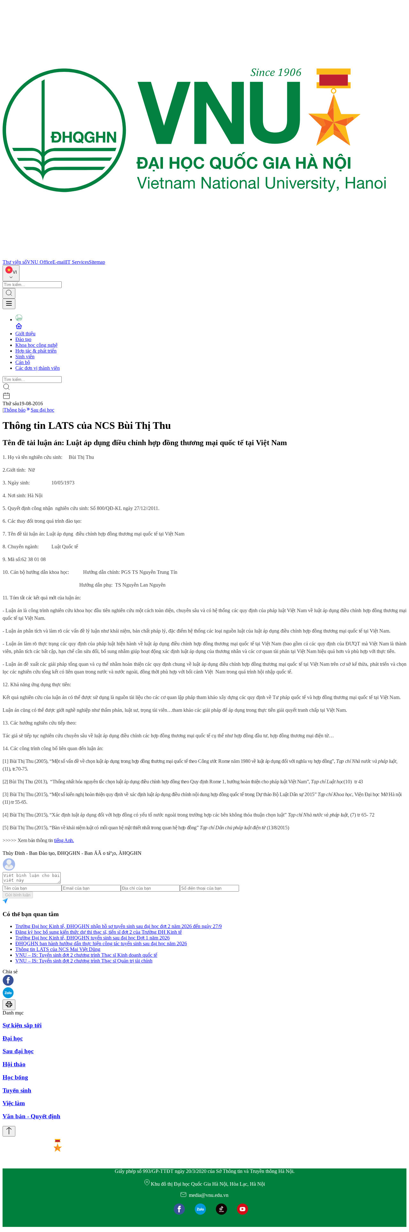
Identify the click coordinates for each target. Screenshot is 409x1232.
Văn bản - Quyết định (31, 1116)
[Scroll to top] (9, 1131)
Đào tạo (23, 339)
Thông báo (15, 410)
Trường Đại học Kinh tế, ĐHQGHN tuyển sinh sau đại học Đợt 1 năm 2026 (92, 937)
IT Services (77, 262)
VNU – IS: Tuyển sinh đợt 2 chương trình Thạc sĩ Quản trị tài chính (83, 960)
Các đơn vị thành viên (37, 368)
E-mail (59, 262)
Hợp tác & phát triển (36, 351)
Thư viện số (15, 262)
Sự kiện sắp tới (22, 1025)
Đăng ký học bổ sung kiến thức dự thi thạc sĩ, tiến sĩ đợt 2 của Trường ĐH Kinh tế (98, 932)
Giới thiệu (25, 333)
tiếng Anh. (64, 840)
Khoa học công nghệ (36, 345)
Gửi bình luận (17, 895)
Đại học (13, 1038)
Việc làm (14, 1103)
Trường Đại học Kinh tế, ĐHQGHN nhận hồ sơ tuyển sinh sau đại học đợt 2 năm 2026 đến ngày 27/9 (118, 926)
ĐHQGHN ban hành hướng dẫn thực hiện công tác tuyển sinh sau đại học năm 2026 (101, 943)
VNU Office (39, 262)
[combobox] (11, 273)
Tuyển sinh (17, 1090)
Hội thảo (14, 1064)
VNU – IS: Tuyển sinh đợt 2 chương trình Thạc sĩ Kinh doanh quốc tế (86, 955)
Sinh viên (25, 356)
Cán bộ (22, 362)
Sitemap (97, 262)
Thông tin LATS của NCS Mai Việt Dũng (57, 949)
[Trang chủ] (194, 256)
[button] (204, 981)
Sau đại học (42, 410)
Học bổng (15, 1077)
